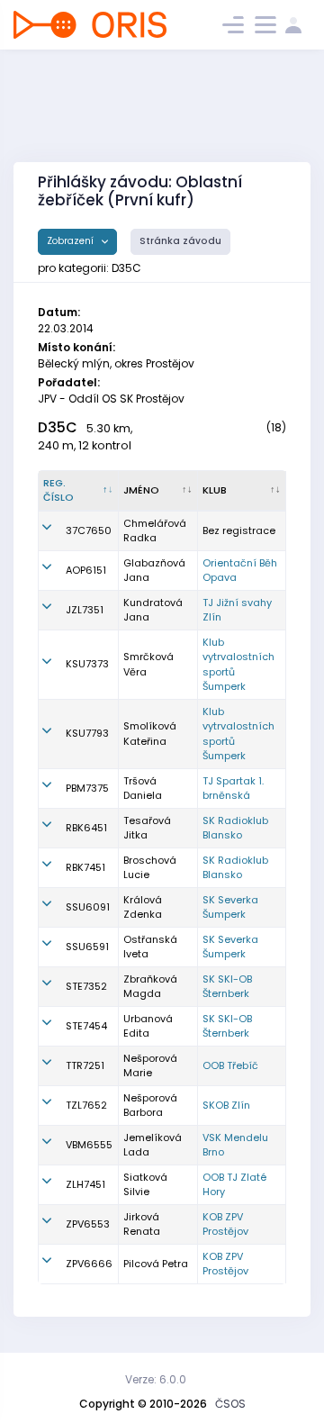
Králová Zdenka (142, 907)
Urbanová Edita (148, 1026)
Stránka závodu (180, 241)
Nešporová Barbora (150, 1105)
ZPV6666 (89, 1263)
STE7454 (86, 1026)
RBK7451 (85, 867)
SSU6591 (87, 946)
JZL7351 (85, 610)
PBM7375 (87, 788)
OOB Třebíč (230, 1065)
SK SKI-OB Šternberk (227, 987)
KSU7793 (87, 733)
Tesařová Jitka (147, 828)
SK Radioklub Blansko (235, 828)
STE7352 (86, 986)
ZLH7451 (85, 1184)
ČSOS (230, 1403)
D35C (57, 427)
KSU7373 (87, 664)
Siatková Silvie (145, 1185)
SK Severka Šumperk (230, 907)
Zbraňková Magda (150, 987)
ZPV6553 (88, 1224)
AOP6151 (86, 570)
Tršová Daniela (142, 788)
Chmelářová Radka (154, 531)
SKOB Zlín (226, 1105)
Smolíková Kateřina (149, 733)
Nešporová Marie (150, 1066)
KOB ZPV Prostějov (225, 1224)
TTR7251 (85, 1065)
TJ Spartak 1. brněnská (233, 788)
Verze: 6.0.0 (155, 1379)
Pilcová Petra (155, 1263)
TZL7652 (86, 1105)
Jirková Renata (141, 1224)
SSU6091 (88, 907)
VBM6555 (89, 1144)
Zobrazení (71, 241)
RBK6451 (86, 827)
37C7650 (89, 530)
